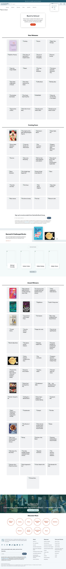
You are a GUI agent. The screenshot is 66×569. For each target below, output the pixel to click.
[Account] (61, 4)
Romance (20, 530)
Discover (18, 7)
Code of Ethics (57, 546)
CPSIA (56, 555)
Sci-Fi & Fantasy (28, 531)
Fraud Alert (57, 553)
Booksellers (46, 559)
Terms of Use (57, 541)
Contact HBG (46, 552)
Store (24, 7)
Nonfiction (55, 521)
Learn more (8, 240)
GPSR (56, 556)
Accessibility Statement (37, 553)
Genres (7, 7)
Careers (45, 550)
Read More (33, 24)
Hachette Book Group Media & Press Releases (36, 556)
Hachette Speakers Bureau (48, 548)
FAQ (44, 553)
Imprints (28, 7)
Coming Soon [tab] (33, 125)
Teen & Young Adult (37, 531)
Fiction (28, 521)
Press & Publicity (36, 559)
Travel (46, 530)
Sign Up (49, 217)
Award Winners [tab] (33, 283)
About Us (34, 7)
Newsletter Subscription (37, 546)
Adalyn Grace (54, 266)
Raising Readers (47, 557)
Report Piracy (57, 551)
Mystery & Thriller (46, 522)
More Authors (32, 271)
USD (54, 7)
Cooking (19, 521)
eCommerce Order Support (48, 546)
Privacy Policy (57, 543)
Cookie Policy (57, 544)
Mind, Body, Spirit (37, 522)
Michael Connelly (12, 266)
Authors (12, 7)
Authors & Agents (47, 541)
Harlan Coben (26, 266)
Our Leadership (35, 543)
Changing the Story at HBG (37, 551)
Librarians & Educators (48, 544)
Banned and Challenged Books (37, 549)
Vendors (45, 555)
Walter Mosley (40, 266)
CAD (54, 9)
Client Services (46, 543)
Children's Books (11, 522)
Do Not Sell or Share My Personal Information (59, 549)
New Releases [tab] (33, 35)
